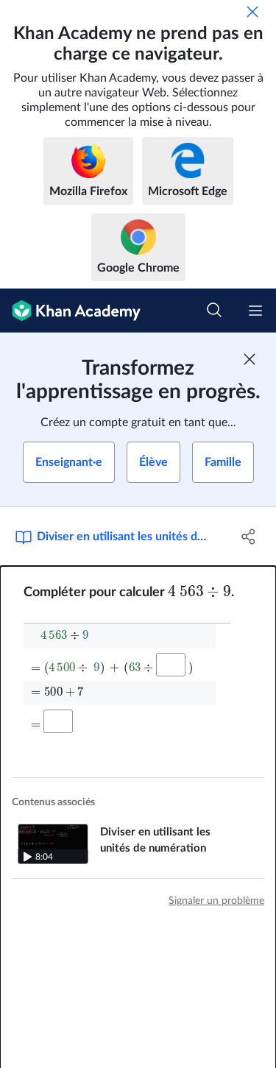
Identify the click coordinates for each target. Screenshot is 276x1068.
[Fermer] (252, 12)
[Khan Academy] (70, 310)
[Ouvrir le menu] (255, 310)
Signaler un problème (216, 901)
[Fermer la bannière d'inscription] (249, 359)
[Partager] (248, 536)
